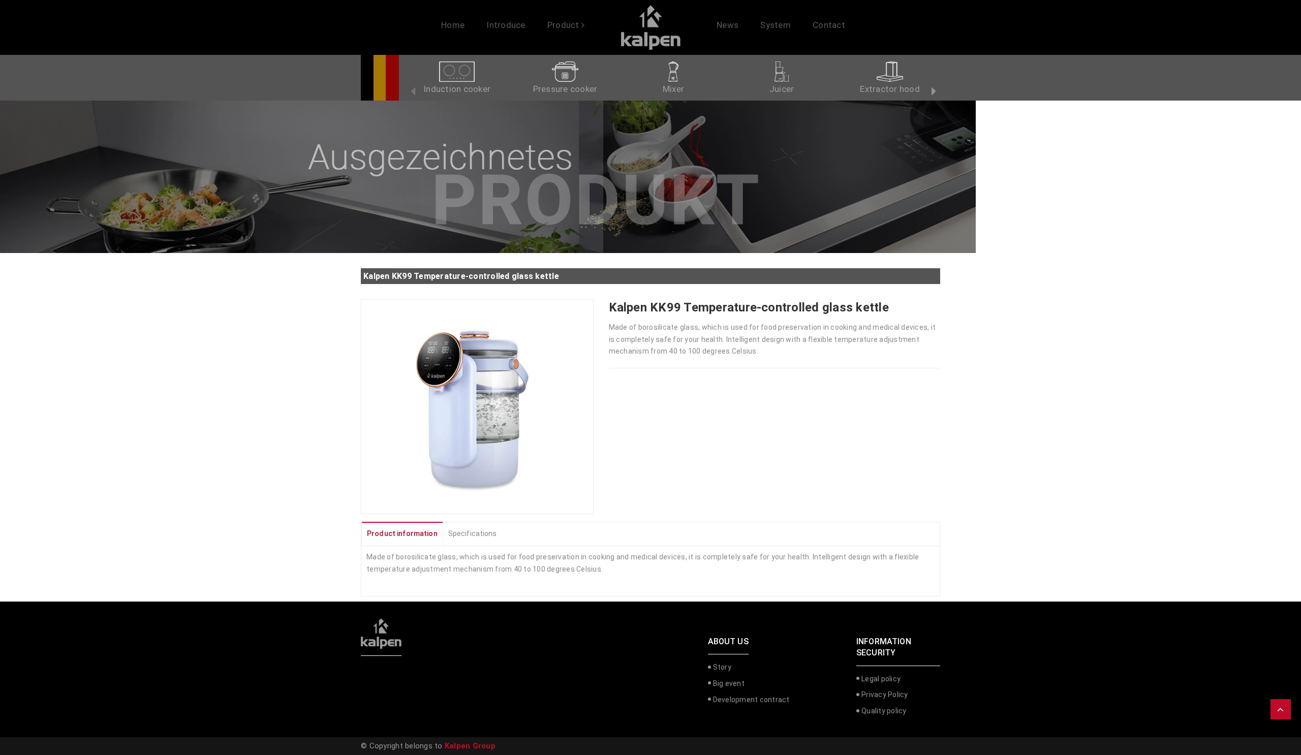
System (775, 25)
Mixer (673, 89)
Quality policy (884, 711)
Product (564, 25)
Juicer (781, 89)
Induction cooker (456, 89)
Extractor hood (890, 89)
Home (452, 25)
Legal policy (881, 679)
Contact (829, 25)
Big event (729, 683)
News (727, 25)
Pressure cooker (565, 89)
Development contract (751, 700)
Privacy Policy (884, 694)
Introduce (505, 25)
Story (722, 667)
